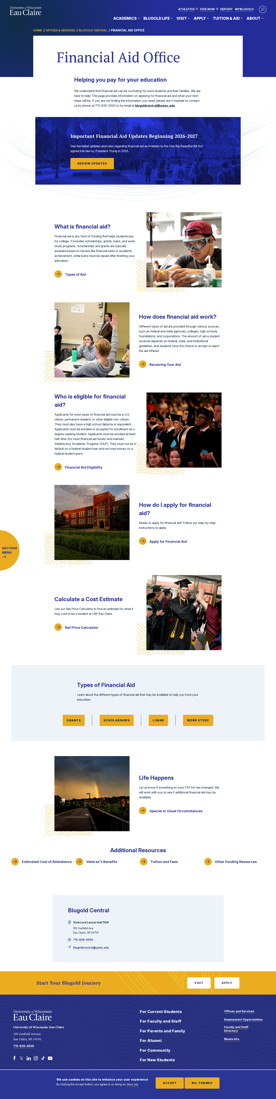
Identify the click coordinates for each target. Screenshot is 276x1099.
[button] (262, 9)
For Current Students (161, 1011)
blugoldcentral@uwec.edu (155, 105)
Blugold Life (156, 18)
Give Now (207, 9)
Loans (158, 720)
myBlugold (244, 9)
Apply (200, 18)
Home (37, 30)
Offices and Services (239, 1011)
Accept (170, 1083)
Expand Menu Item (138, 18)
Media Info (231, 1039)
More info (132, 1084)
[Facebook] (14, 1058)
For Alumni (151, 1040)
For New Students (157, 1060)
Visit (181, 18)
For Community (155, 1050)
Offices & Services (60, 30)
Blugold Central (93, 30)
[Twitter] (21, 1058)
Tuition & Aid (226, 18)
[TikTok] (43, 1058)
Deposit (226, 9)
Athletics (186, 9)
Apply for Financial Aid (168, 541)
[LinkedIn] (28, 1058)
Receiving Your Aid (165, 365)
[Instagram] (35, 1058)
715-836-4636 (23, 1046)
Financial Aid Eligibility (84, 467)
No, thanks (202, 1083)
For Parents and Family (162, 1031)
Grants (74, 720)
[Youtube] (50, 1058)
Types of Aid (75, 274)
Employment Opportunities (243, 1019)
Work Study (198, 720)
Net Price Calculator (81, 628)
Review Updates (92, 163)
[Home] (26, 10)
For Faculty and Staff (160, 1021)
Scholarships (117, 720)
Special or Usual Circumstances (176, 811)
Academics (125, 18)
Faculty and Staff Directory (236, 1029)
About (253, 18)
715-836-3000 (83, 939)
